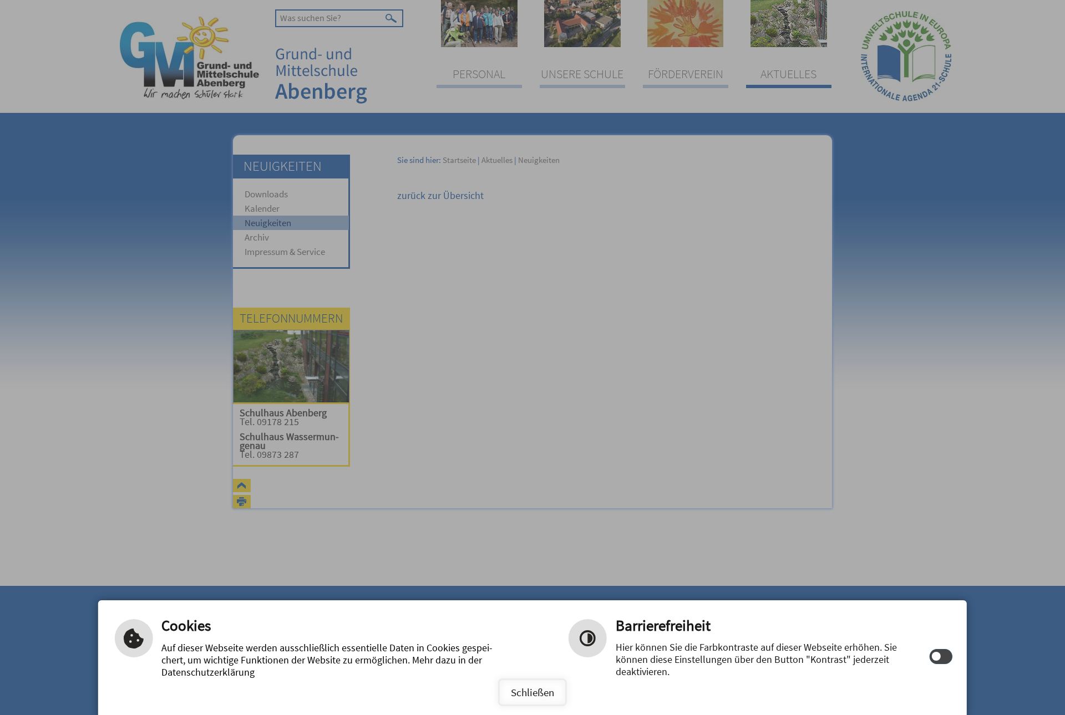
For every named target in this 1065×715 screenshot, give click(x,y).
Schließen (532, 692)
